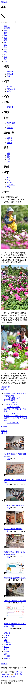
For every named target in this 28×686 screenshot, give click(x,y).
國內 (5, 35)
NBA (8, 155)
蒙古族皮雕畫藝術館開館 (13, 529)
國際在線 (4, 2)
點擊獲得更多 (6, 387)
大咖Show (7, 642)
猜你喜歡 (4, 431)
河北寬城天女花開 (10, 405)
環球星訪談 (11, 123)
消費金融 (7, 633)
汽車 (5, 61)
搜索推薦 (4, 426)
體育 (5, 45)
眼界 (8, 76)
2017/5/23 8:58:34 (13, 413)
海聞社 (9, 91)
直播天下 (10, 74)
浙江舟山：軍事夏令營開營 (14, 505)
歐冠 (8, 153)
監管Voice (7, 644)
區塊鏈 (6, 651)
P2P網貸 (7, 656)
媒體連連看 (11, 89)
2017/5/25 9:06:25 (13, 407)
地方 (5, 57)
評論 (5, 38)
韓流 (8, 125)
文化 (8, 180)
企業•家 (9, 138)
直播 (5, 49)
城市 (5, 54)
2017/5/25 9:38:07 (13, 398)
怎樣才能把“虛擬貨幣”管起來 (15, 578)
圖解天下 (10, 72)
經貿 (8, 187)
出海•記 (9, 140)
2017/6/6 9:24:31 (13, 423)
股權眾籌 (7, 659)
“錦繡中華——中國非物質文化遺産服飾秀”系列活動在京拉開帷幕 (15, 418)
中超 (8, 162)
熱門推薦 (4, 433)
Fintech (6, 635)
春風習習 (7, 28)
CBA (8, 157)
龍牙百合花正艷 (10, 400)
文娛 (5, 42)
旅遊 (8, 177)
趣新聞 (9, 87)
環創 (5, 59)
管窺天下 (10, 107)
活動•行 (9, 143)
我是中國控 (11, 185)
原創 (5, 47)
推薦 (5, 26)
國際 (5, 33)
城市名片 (10, 182)
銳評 (5, 30)
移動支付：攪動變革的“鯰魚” (15, 601)
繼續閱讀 (4, 389)
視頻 (5, 40)
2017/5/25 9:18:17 (13, 402)
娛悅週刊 (10, 128)
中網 (8, 159)
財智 (5, 52)
